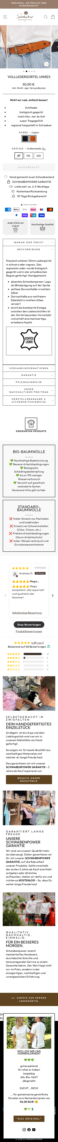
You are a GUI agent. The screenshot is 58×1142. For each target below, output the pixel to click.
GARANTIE (29, 375)
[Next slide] (52, 595)
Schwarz (25, 138)
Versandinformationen (29, 368)
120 (38, 155)
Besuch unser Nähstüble (29, 779)
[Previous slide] (5, 595)
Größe (27, 148)
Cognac (33, 138)
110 (28, 155)
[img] (20, 568)
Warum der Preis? (29, 242)
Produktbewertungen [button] (29, 631)
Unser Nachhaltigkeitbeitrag (29, 390)
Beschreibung (29, 249)
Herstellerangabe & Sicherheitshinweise (29, 400)
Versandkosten (38, 88)
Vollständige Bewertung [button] (27, 612)
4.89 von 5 (37, 642)
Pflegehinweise (29, 382)
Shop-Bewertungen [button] (29, 624)
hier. (43, 490)
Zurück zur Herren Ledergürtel (31, 999)
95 (18, 155)
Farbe (29, 132)
